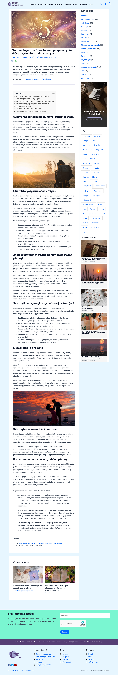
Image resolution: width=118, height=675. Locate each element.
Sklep (17, 642)
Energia (97, 145)
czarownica (86, 145)
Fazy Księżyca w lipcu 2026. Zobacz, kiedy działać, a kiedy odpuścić (92, 357)
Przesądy (96, 196)
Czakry (94, 141)
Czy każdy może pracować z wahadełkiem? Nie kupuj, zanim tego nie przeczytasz (93, 332)
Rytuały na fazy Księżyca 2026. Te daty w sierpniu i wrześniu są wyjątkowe (93, 283)
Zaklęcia (85, 223)
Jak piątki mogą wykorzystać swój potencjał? (32, 104)
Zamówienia (46, 642)
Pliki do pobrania (56, 642)
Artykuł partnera (87, 19)
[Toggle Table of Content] (53, 93)
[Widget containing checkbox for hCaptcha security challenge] (73, 623)
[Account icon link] (105, 4)
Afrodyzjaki (86, 136)
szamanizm (93, 214)
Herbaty (86, 154)
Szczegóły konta (73, 642)
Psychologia (86, 60)
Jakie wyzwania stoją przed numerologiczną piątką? (35, 101)
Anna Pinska (85, 261)
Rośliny (100, 204)
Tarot (83, 71)
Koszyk (22, 642)
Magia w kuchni (87, 41)
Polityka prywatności (16, 670)
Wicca (85, 218)
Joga (84, 159)
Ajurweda (85, 16)
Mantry (85, 181)
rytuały (101, 209)
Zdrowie (84, 75)
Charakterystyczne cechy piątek (28, 99)
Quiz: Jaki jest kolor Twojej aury (38, 79)
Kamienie (86, 163)
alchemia (97, 136)
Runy (84, 209)
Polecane (23, 57)
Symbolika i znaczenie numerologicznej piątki (32, 96)
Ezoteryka (15, 57)
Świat (84, 232)
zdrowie (95, 223)
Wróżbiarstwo (96, 218)
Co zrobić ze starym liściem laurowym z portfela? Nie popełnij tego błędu (93, 259)
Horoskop (96, 154)
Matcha (94, 181)
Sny (84, 214)
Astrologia (85, 23)
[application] (93, 4)
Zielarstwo (85, 78)
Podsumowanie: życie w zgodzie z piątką (31, 111)
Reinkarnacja (87, 200)
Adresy (65, 642)
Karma (96, 163)
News (83, 52)
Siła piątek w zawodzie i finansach (28, 109)
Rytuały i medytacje (89, 67)
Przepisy (86, 196)
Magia (94, 177)
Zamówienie (29, 642)
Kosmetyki (85, 34)
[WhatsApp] (16, 61)
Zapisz (64, 632)
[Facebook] (12, 61)
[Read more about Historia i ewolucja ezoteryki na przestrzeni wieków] (28, 575)
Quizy (83, 63)
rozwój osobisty (88, 204)
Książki (84, 38)
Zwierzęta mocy (96, 228)
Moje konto (37, 642)
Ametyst (85, 141)
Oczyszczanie (100, 186)
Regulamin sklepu (97, 642)
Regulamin (30, 670)
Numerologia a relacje (24, 106)
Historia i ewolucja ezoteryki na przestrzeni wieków (27, 587)
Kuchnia (96, 173)
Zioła (85, 228)
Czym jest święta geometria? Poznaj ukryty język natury (92, 307)
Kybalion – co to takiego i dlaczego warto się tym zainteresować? (56, 588)
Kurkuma (86, 177)
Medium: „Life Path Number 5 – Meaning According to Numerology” (40, 543)
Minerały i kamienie (88, 49)
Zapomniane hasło (85, 642)
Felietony (84, 30)
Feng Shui (99, 150)
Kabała (92, 159)
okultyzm (86, 191)
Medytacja (87, 186)
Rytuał (92, 209)
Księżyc (86, 172)
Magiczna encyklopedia (26, 590)
